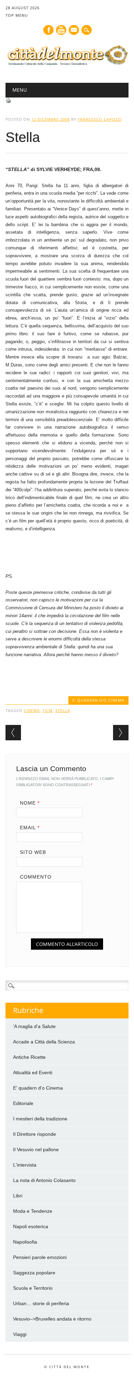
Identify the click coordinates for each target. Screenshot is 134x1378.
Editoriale (23, 1103)
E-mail (74, 30)
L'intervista (24, 1165)
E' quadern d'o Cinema (98, 700)
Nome (30, 803)
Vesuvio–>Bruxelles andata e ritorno (52, 1319)
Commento (36, 877)
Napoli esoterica (30, 1226)
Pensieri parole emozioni (40, 1257)
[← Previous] (13, 732)
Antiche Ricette (29, 1057)
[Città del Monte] (67, 65)
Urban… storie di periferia (41, 1303)
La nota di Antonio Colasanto (44, 1180)
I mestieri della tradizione (40, 1118)
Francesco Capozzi (100, 119)
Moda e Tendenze (32, 1211)
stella (62, 710)
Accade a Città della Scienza (44, 1041)
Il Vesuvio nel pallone (36, 1149)
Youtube (61, 30)
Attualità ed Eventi (32, 1072)
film (48, 710)
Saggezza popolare (34, 1272)
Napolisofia (25, 1242)
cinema (32, 710)
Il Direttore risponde (34, 1134)
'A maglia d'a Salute (34, 1026)
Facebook (48, 30)
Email (30, 827)
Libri (17, 1195)
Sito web (33, 852)
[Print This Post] (8, 101)
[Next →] (121, 732)
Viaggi (19, 1334)
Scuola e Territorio (33, 1288)
